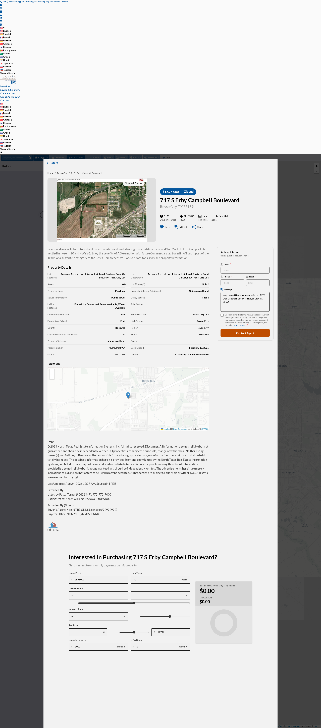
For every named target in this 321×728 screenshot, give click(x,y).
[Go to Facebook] (1, 5)
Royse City (62, 173)
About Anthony (8, 96)
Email (252, 276)
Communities (7, 93)
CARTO (204, 429)
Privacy (243, 325)
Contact (4, 100)
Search (4, 86)
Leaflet (166, 429)
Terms (235, 325)
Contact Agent (245, 332)
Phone (228, 276)
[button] (128, 395)
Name (227, 264)
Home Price (75, 573)
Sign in (12, 73)
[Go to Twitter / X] (1, 11)
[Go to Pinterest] (1, 21)
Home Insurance (77, 640)
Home (50, 173)
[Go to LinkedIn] (1, 18)
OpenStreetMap (180, 429)
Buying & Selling (9, 89)
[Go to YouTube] (1, 14)
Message (228, 289)
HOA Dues (136, 640)
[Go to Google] (1, 24)
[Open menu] (1, 152)
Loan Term (136, 573)
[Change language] (2, 27)
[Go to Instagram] (1, 8)
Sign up (4, 73)
